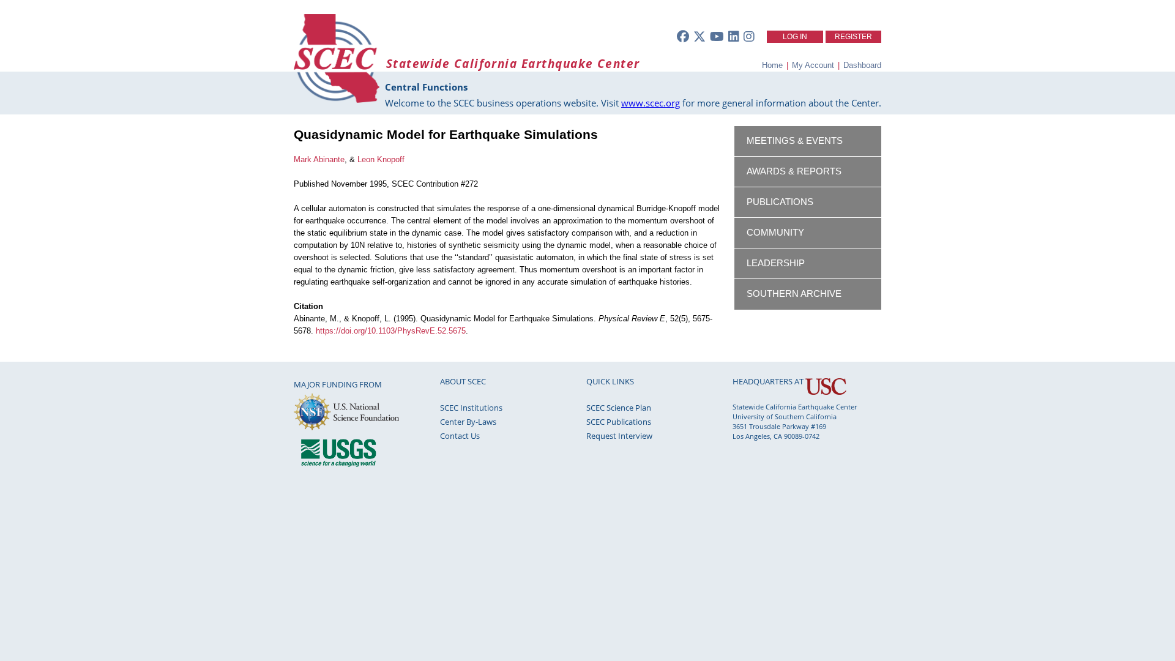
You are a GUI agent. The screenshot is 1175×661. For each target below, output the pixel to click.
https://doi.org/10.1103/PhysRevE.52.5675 (391, 330)
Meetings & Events (795, 141)
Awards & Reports (794, 171)
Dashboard (862, 65)
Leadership (776, 263)
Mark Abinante (319, 159)
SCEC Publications (618, 421)
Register (853, 36)
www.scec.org (650, 103)
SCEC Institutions (471, 407)
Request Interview (619, 435)
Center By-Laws (468, 421)
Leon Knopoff (381, 159)
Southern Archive (794, 294)
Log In (795, 36)
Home (772, 65)
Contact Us (460, 435)
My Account (813, 65)
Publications (780, 202)
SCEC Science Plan (618, 407)
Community (775, 232)
